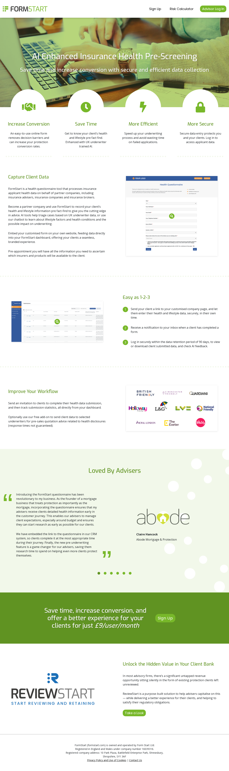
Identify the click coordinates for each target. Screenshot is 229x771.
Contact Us (135, 760)
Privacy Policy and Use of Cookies (106, 760)
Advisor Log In (213, 9)
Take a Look (134, 713)
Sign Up (155, 9)
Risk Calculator (182, 9)
